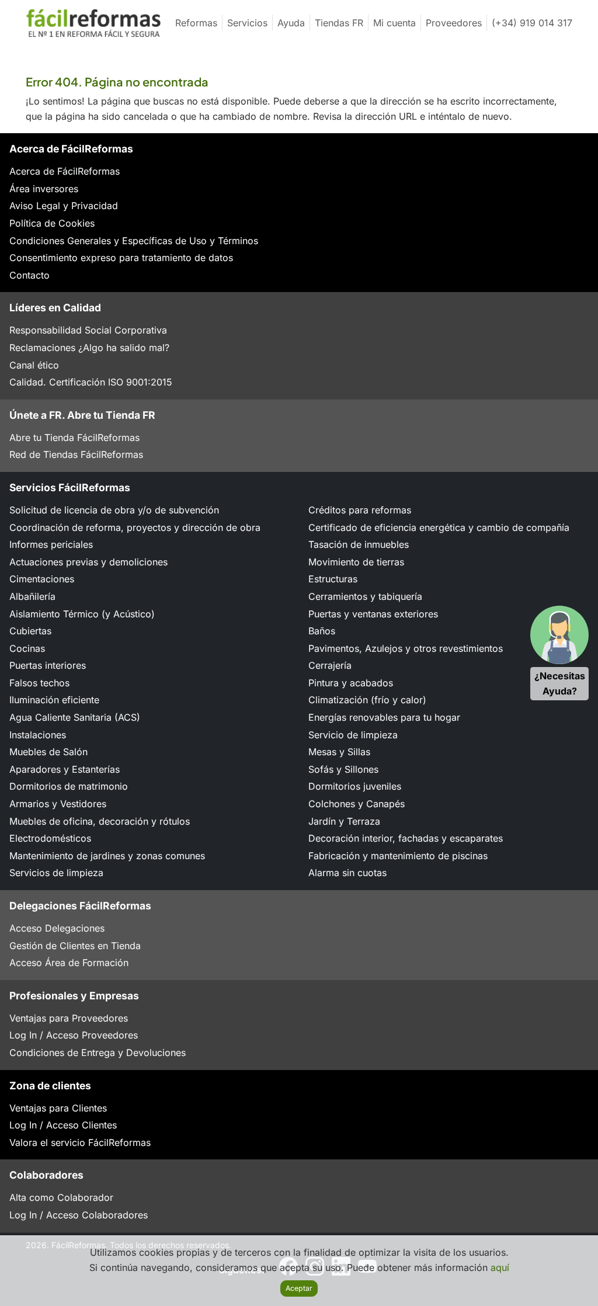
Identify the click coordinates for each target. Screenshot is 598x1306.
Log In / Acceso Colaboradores (78, 1215)
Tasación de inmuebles (358, 544)
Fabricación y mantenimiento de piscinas (398, 856)
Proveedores (454, 23)
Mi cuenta (394, 23)
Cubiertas (30, 631)
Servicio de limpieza (353, 735)
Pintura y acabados (350, 683)
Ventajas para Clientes (58, 1108)
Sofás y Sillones (343, 769)
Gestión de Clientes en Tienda (75, 945)
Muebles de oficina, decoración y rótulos (99, 821)
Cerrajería (330, 665)
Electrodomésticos (50, 838)
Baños (321, 631)
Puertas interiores (47, 665)
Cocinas (27, 648)
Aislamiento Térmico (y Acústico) (82, 614)
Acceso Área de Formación (68, 962)
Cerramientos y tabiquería (365, 596)
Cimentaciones (41, 579)
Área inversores (43, 188)
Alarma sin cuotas (347, 872)
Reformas (196, 23)
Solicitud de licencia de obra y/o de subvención (114, 510)
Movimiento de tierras (356, 562)
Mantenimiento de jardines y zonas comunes (107, 856)
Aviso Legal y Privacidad (63, 205)
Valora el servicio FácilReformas (80, 1142)
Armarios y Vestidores (57, 804)
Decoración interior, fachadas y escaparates (405, 838)
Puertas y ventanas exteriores (373, 614)
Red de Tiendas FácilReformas (76, 454)
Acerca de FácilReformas (64, 171)
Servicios (247, 23)
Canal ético (34, 365)
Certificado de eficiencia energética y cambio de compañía (438, 527)
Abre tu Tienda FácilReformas (74, 437)
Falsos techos (39, 683)
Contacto (29, 275)
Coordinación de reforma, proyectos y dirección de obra (134, 527)
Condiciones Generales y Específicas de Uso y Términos (133, 240)
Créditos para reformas (359, 510)
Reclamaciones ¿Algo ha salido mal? (89, 347)
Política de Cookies (52, 223)
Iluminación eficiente (54, 700)
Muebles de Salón (48, 752)
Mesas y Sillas (339, 752)
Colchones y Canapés (356, 804)
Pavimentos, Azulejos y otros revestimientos (405, 648)
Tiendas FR (339, 23)
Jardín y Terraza (344, 821)
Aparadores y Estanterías (64, 769)
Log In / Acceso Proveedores (73, 1035)
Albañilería (32, 596)
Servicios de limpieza (56, 872)
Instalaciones (37, 735)
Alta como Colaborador (61, 1197)
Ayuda (291, 23)
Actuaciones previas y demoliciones (88, 562)
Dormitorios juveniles (354, 786)
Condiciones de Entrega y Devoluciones (97, 1052)
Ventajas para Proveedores (68, 1018)
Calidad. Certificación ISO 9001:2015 (90, 382)
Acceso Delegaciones (57, 928)
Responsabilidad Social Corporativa (88, 330)
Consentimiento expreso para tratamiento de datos (121, 257)
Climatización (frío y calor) (367, 700)
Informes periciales (51, 544)
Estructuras (332, 579)
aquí (500, 1267)
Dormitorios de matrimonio (68, 786)
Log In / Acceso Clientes (63, 1125)
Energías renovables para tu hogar (384, 717)
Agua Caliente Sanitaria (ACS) (74, 717)
